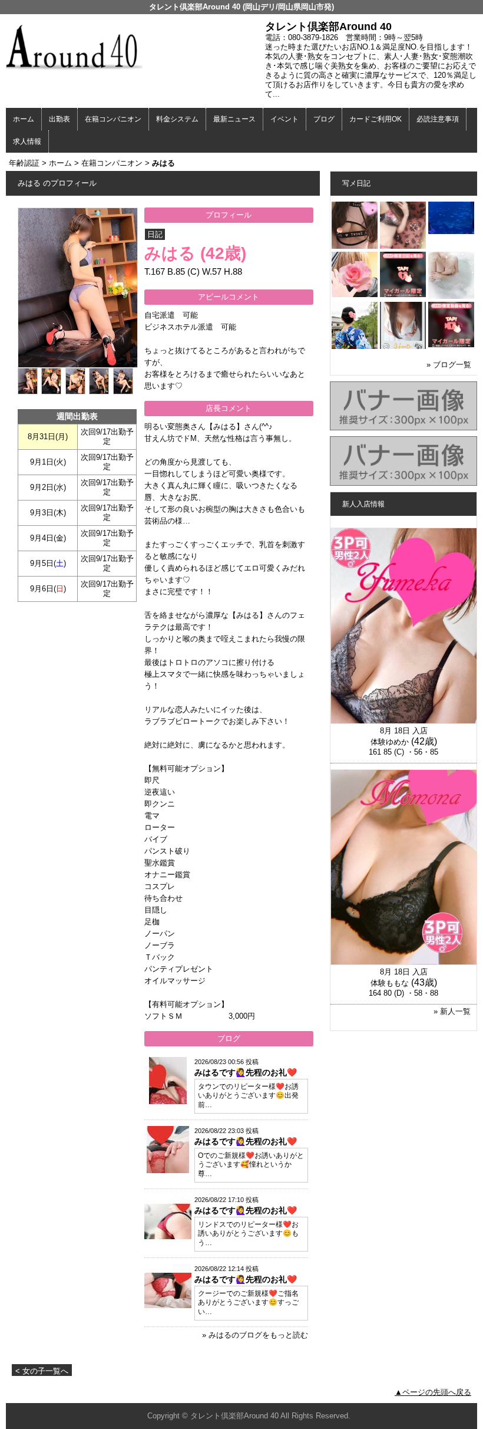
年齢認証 (24, 163)
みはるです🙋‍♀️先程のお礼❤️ (245, 1072)
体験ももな (389, 983)
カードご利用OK (375, 119)
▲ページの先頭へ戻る (433, 1392)
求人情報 (27, 141)
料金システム (177, 119)
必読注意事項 (437, 119)
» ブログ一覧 (448, 364)
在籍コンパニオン (113, 119)
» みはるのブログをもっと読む (255, 1335)
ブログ (324, 119)
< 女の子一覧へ (41, 1371)
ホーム (23, 119)
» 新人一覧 (452, 1011)
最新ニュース (234, 119)
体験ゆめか (389, 741)
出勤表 (59, 119)
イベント (284, 119)
